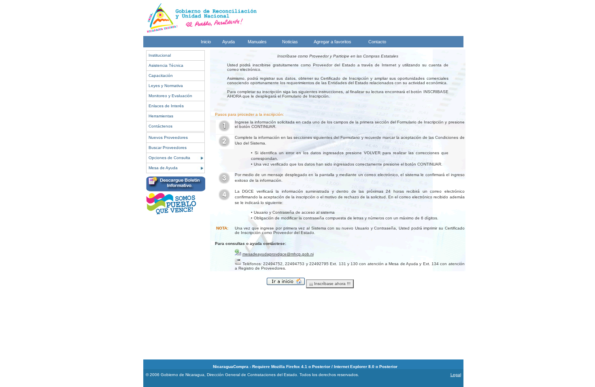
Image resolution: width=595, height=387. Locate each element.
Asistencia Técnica (166, 65)
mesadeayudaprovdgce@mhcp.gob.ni (278, 254)
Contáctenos (160, 126)
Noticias (290, 41)
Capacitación (161, 75)
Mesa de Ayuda (163, 168)
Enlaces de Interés (166, 106)
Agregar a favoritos (332, 41)
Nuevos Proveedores (168, 137)
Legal (455, 374)
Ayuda (228, 41)
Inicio (206, 41)
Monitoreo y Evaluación (170, 96)
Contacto (377, 41)
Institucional (160, 55)
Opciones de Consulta (169, 157)
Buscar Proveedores (168, 147)
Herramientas (161, 116)
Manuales (257, 41)
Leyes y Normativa (166, 85)
